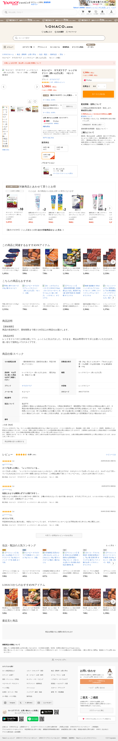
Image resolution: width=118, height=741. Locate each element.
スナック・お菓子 (7, 675)
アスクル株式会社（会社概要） (12, 732)
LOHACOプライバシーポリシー (80, 727)
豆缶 (61, 54)
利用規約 (64, 738)
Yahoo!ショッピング (8, 738)
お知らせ (5, 727)
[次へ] (36, 86)
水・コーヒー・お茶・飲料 (35, 675)
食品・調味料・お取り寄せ (26, 54)
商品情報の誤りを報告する (14, 441)
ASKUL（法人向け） (102, 729)
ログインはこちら (48, 137)
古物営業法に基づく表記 (68, 729)
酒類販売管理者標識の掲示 (51, 729)
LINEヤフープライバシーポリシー (26, 738)
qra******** (6, 515)
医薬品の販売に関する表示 (86, 729)
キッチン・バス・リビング (35, 679)
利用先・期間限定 (54, 123)
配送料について (86, 116)
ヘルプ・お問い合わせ (97, 688)
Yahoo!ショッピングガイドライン (86, 738)
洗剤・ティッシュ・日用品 (10, 679)
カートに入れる (98, 94)
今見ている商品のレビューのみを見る (59, 535)
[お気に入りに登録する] (35, 102)
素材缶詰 (53, 54)
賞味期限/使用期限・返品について (93, 129)
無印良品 (29, 696)
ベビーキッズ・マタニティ (10, 683)
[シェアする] (30, 102)
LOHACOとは (13, 727)
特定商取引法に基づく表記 (33, 729)
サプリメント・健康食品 (34, 683)
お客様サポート (24, 727)
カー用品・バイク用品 (9, 696)
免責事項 (71, 738)
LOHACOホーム (8, 54)
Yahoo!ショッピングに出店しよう (98, 8)
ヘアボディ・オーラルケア (59, 679)
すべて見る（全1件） (49, 100)
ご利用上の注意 (64, 727)
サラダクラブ (54, 79)
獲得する (69, 106)
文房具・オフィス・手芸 (10, 692)
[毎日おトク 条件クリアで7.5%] (59, 20)
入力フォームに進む (96, 710)
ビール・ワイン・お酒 (58, 675)
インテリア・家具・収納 (34, 692)
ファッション (31, 687)
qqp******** (6, 464)
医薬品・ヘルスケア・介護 (59, 683)
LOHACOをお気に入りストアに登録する (98, 719)
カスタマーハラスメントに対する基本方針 (44, 727)
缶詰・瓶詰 (43, 54)
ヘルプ (113, 8)
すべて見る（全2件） (49, 112)
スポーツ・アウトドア (58, 687)
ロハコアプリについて (23, 713)
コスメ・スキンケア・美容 (35, 670)
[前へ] (3, 86)
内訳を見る (46, 126)
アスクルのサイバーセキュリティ (12, 729)
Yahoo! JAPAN (79, 8)
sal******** (5, 490)
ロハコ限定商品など (8, 670)
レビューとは (111, 454)
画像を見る (5, 150)
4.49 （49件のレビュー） (58, 82)
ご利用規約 (94, 727)
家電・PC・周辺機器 (57, 692)
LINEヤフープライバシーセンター (49, 738)
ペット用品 (5, 687)
